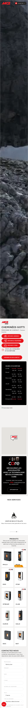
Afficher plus (14, 489)
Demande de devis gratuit (12, 357)
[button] (14, 438)
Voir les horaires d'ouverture (12, 349)
